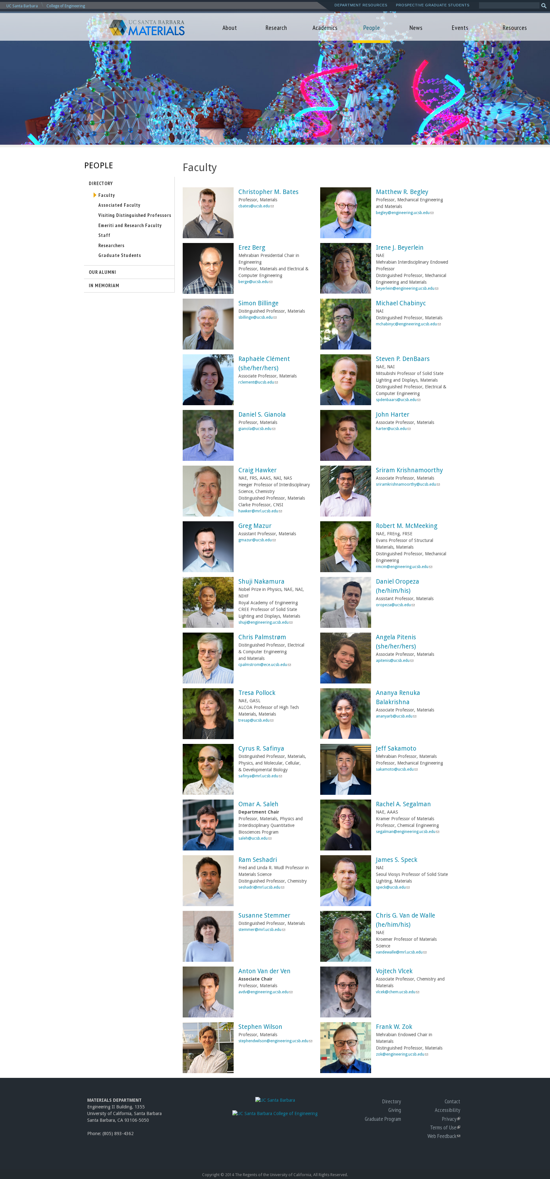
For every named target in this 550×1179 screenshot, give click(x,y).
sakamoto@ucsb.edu (396, 769)
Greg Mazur (254, 526)
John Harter (392, 414)
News (416, 27)
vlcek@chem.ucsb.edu (397, 991)
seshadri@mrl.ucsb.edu (261, 887)
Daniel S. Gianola (262, 414)
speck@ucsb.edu (392, 887)
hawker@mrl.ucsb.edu (260, 511)
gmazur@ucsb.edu (256, 539)
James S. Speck (396, 859)
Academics (325, 27)
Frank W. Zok (394, 1026)
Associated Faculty (119, 205)
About (229, 27)
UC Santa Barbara (22, 6)
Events (460, 27)
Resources (515, 27)
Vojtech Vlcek (394, 971)
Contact (452, 1101)
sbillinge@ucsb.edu (257, 317)
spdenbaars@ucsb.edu (398, 399)
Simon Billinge (258, 303)
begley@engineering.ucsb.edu (404, 212)
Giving (394, 1109)
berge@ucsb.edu (255, 281)
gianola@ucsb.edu (256, 428)
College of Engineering (65, 6)
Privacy (451, 1118)
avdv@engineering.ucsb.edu (265, 991)
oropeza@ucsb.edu (395, 604)
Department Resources (361, 5)
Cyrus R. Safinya (261, 748)
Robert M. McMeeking (406, 526)
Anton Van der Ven (264, 971)
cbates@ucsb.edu (255, 206)
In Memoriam (104, 285)
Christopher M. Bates (268, 192)
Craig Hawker (257, 470)
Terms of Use (445, 1127)
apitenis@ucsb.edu (394, 660)
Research (276, 27)
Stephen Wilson (260, 1026)
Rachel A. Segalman (403, 804)
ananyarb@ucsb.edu (396, 716)
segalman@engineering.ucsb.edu (407, 831)
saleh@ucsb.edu (254, 838)
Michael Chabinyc (401, 303)
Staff (104, 235)
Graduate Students (119, 255)
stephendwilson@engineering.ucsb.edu (275, 1040)
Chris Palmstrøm (262, 637)
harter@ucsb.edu (393, 428)
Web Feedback (443, 1136)
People (371, 27)
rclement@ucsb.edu (258, 382)
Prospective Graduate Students (432, 5)
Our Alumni (102, 272)
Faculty (106, 195)
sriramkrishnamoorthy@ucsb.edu (408, 484)
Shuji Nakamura (261, 581)
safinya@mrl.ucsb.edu (260, 775)
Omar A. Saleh (258, 804)
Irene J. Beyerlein (400, 247)
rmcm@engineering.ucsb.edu (404, 566)
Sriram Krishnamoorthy (409, 470)
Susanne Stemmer (264, 915)
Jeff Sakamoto (396, 748)
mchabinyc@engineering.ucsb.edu (408, 324)
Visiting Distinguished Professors (134, 215)
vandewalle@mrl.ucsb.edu (401, 952)
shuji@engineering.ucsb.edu (265, 622)
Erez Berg (251, 247)
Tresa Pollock (256, 693)
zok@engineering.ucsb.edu (402, 1054)
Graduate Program (383, 1118)
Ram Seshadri (257, 859)
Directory (101, 183)
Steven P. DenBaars (403, 359)
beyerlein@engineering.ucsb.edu (407, 288)
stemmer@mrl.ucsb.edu (261, 929)
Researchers (111, 245)
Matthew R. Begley (402, 192)
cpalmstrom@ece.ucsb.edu (264, 664)
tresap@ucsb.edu (255, 720)
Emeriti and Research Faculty (130, 225)
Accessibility (447, 1109)
